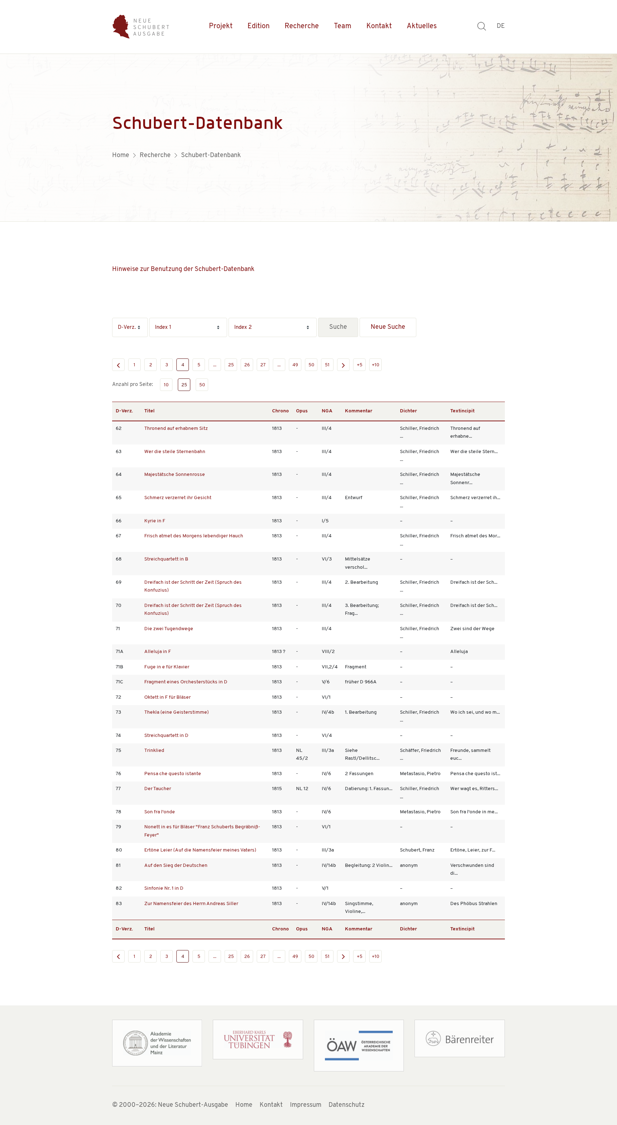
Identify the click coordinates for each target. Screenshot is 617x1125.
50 (311, 365)
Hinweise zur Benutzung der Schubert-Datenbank (183, 269)
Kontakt (379, 26)
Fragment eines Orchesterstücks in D (185, 682)
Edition (258, 26)
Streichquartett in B (166, 559)
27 (263, 365)
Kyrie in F (154, 521)
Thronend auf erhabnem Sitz (176, 428)
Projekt (220, 26)
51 (327, 365)
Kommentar (358, 411)
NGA (327, 411)
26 (247, 365)
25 (231, 365)
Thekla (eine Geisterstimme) (176, 712)
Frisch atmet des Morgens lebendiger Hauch (193, 536)
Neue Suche (388, 327)
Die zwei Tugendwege (168, 629)
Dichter (408, 411)
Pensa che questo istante (172, 774)
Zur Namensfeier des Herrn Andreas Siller (191, 903)
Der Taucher (157, 789)
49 (295, 365)
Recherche (302, 26)
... (214, 365)
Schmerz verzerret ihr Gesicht (177, 498)
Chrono (280, 411)
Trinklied (154, 750)
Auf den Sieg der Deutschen (175, 865)
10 (166, 385)
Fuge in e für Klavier (166, 667)
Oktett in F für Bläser (167, 697)
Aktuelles (422, 26)
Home (243, 1105)
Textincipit (462, 411)
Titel (149, 411)
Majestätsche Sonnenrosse (174, 474)
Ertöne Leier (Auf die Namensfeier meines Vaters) (200, 850)
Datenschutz (346, 1105)
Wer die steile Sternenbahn (174, 451)
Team (342, 26)
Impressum (305, 1105)
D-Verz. (124, 411)
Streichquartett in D (166, 735)
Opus (302, 411)
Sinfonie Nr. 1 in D (164, 888)
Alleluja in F (157, 651)
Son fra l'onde (159, 812)
